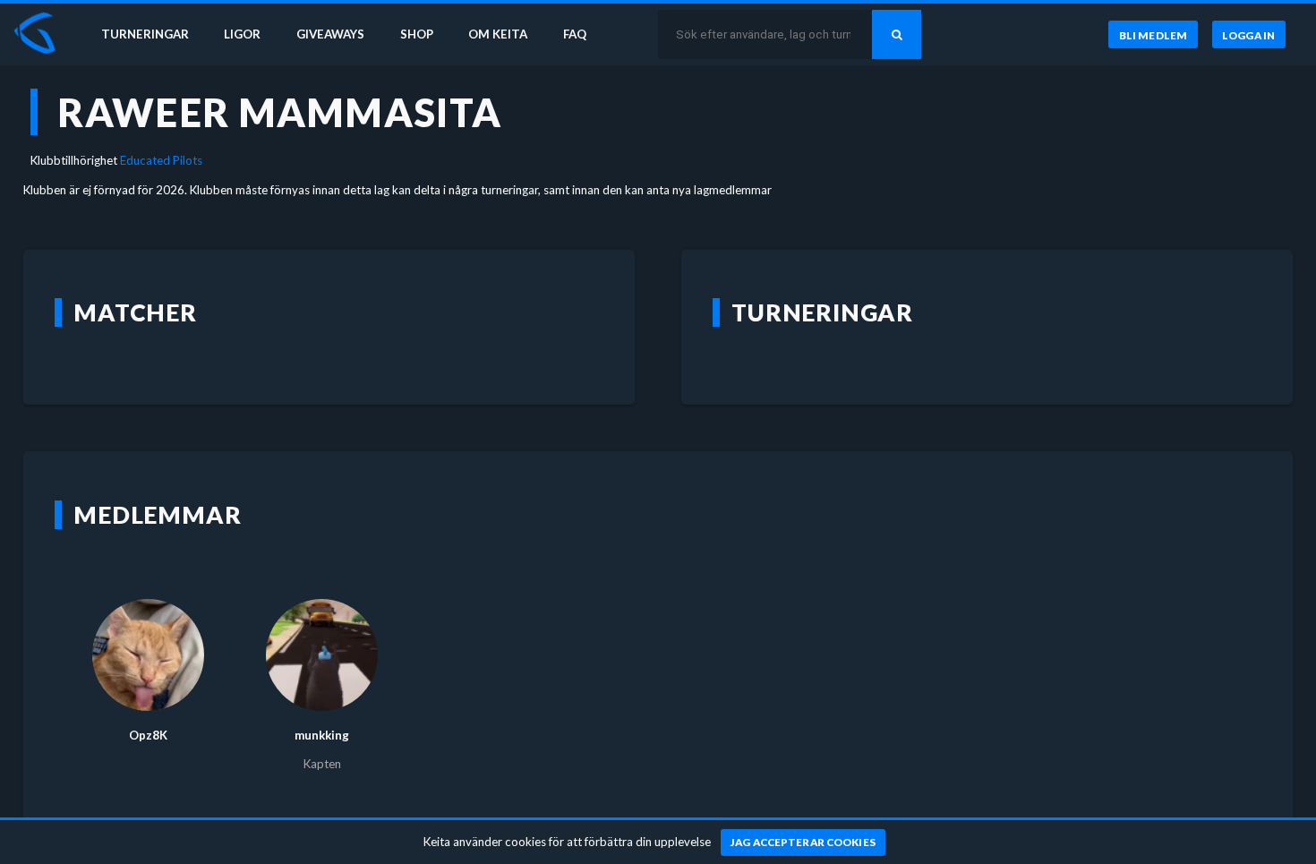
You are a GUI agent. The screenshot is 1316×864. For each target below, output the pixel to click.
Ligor (242, 34)
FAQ (574, 34)
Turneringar (145, 34)
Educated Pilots (161, 160)
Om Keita (497, 34)
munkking (322, 735)
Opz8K (148, 735)
